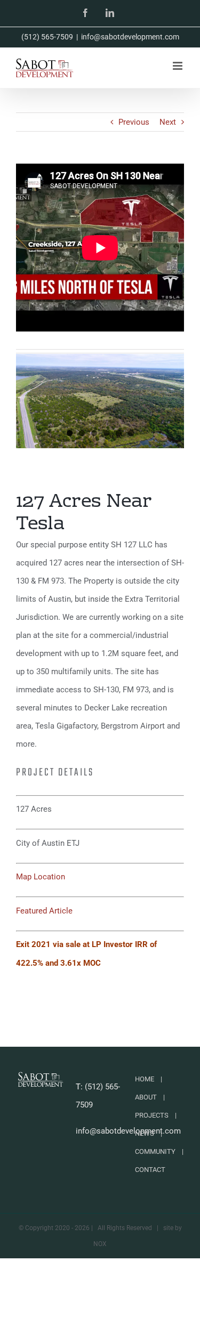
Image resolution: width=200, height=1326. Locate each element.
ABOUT (146, 1097)
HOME (144, 1079)
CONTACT (150, 1170)
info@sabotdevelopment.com (130, 37)
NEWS (144, 1133)
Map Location (40, 877)
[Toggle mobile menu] (178, 65)
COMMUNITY (155, 1151)
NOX (100, 1244)
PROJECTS (152, 1115)
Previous (133, 122)
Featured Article (44, 911)
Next (167, 122)
